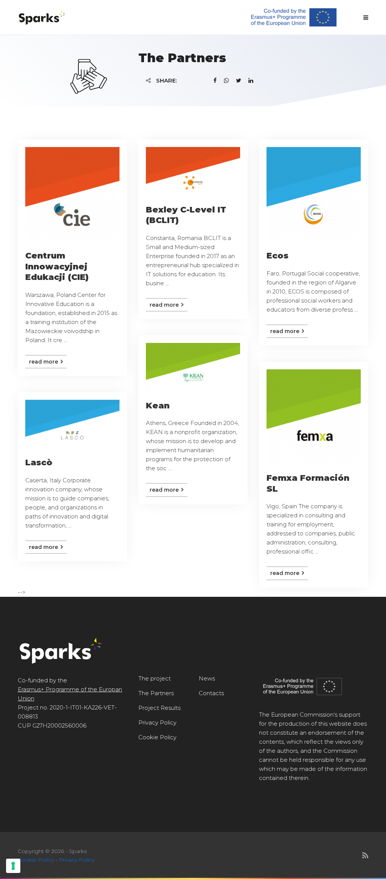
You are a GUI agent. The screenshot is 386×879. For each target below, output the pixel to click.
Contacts (211, 693)
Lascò (38, 462)
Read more (44, 361)
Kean (158, 406)
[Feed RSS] (365, 855)
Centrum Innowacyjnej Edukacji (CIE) (57, 266)
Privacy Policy (157, 722)
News (207, 678)
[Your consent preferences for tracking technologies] (13, 866)
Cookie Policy (157, 737)
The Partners (156, 693)
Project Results (159, 707)
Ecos (277, 256)
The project (154, 678)
